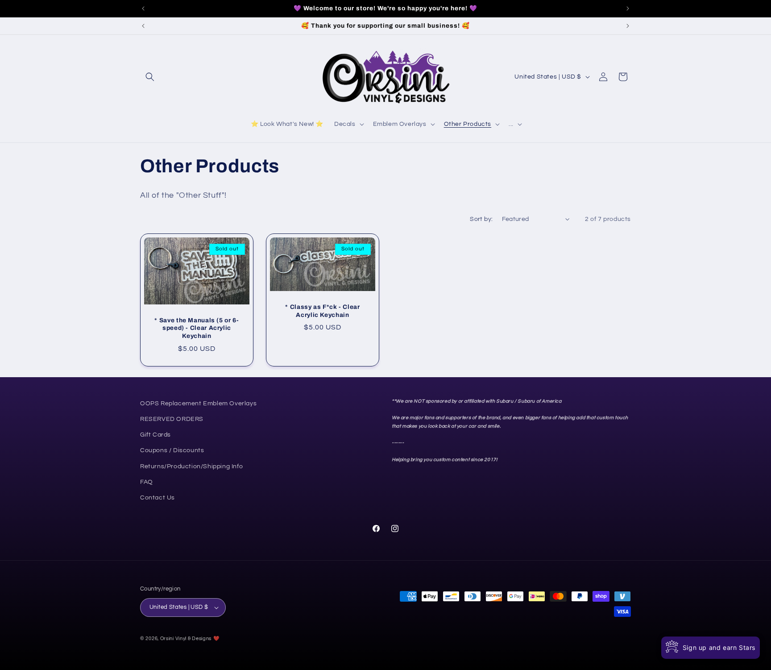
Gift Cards (155, 435)
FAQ (146, 482)
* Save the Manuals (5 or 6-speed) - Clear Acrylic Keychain (196, 328)
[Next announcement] (628, 8)
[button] (150, 77)
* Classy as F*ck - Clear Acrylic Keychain (322, 311)
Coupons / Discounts (172, 450)
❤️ (216, 638)
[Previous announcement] (143, 8)
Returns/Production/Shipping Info (191, 466)
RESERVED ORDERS (171, 419)
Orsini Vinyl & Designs (185, 638)
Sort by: (481, 219)
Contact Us (157, 498)
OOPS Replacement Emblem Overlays (198, 403)
